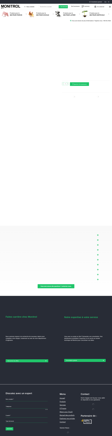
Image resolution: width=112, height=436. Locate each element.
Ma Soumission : (75, 6)
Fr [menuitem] (108, 2)
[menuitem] (105, 2)
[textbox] (27, 421)
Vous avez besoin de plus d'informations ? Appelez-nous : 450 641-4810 (91, 20)
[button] (99, 6)
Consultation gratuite (96, 2)
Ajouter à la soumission (80, 84)
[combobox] (27, 421)
